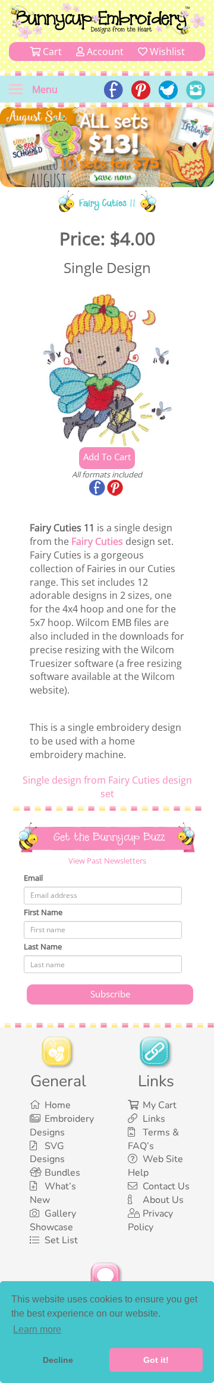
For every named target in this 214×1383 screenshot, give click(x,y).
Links (154, 1118)
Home (58, 1105)
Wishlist (166, 51)
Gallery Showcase (53, 1220)
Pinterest (116, 489)
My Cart (160, 1105)
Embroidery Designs (62, 1125)
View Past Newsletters (107, 860)
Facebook (98, 489)
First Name (43, 912)
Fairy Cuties (97, 541)
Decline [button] (58, 1360)
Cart (51, 51)
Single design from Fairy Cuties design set (107, 787)
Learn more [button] (37, 1329)
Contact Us (166, 1186)
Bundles (62, 1172)
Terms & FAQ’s (153, 1139)
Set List (61, 1240)
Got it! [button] (156, 1360)
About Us (163, 1199)
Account (104, 51)
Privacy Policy (150, 1220)
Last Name (43, 946)
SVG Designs (47, 1153)
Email (33, 877)
